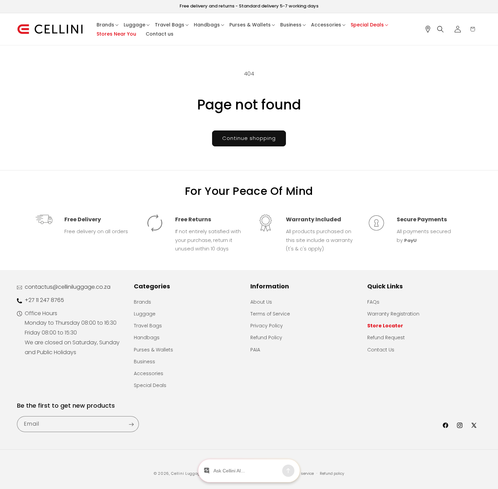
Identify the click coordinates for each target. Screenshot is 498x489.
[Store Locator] (430, 29)
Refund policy (332, 473)
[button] (107, 24)
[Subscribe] (131, 424)
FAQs (373, 302)
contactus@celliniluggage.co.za (67, 287)
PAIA (255, 349)
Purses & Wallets (153, 349)
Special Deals (150, 385)
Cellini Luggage (187, 473)
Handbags (147, 337)
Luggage (144, 313)
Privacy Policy (266, 325)
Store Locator (385, 325)
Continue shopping (249, 138)
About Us (261, 302)
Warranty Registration (393, 313)
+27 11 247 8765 (44, 300)
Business (144, 361)
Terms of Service (270, 313)
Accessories (148, 373)
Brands (142, 302)
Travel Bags (148, 325)
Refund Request (386, 337)
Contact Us (380, 349)
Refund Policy (266, 337)
